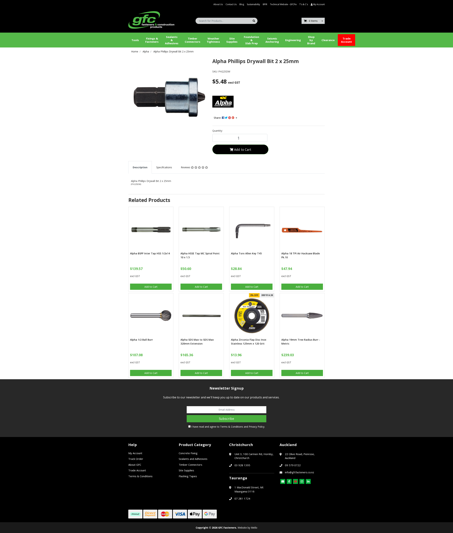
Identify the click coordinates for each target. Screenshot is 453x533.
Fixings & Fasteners (152, 40)
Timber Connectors (192, 40)
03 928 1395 (242, 465)
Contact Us (231, 4)
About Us (218, 4)
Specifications (164, 167)
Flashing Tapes (188, 476)
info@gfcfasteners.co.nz (299, 472)
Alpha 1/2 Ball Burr (141, 339)
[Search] (253, 21)
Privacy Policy (256, 426)
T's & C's (303, 4)
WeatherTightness (213, 40)
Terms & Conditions (231, 426)
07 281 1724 (242, 498)
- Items (312, 20)
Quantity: (217, 130)
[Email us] (282, 481)
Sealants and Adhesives (193, 459)
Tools (135, 40)
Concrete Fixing (188, 453)
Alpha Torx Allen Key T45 (246, 253)
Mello (254, 527)
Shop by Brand (311, 40)
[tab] (140, 167)
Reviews (186, 167)
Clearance (328, 40)
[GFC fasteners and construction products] (151, 19)
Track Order (135, 459)
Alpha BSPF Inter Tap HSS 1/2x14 (150, 253)
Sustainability (253, 4)
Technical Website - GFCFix (283, 4)
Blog (241, 4)
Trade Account (346, 40)
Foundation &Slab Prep (251, 40)
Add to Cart (242, 149)
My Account (135, 453)
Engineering (293, 40)
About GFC (134, 464)
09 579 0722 (293, 465)
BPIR (265, 4)
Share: (218, 117)
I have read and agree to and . (228, 426)
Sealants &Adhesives (171, 40)
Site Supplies (231, 40)
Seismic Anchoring (272, 40)
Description (140, 167)
